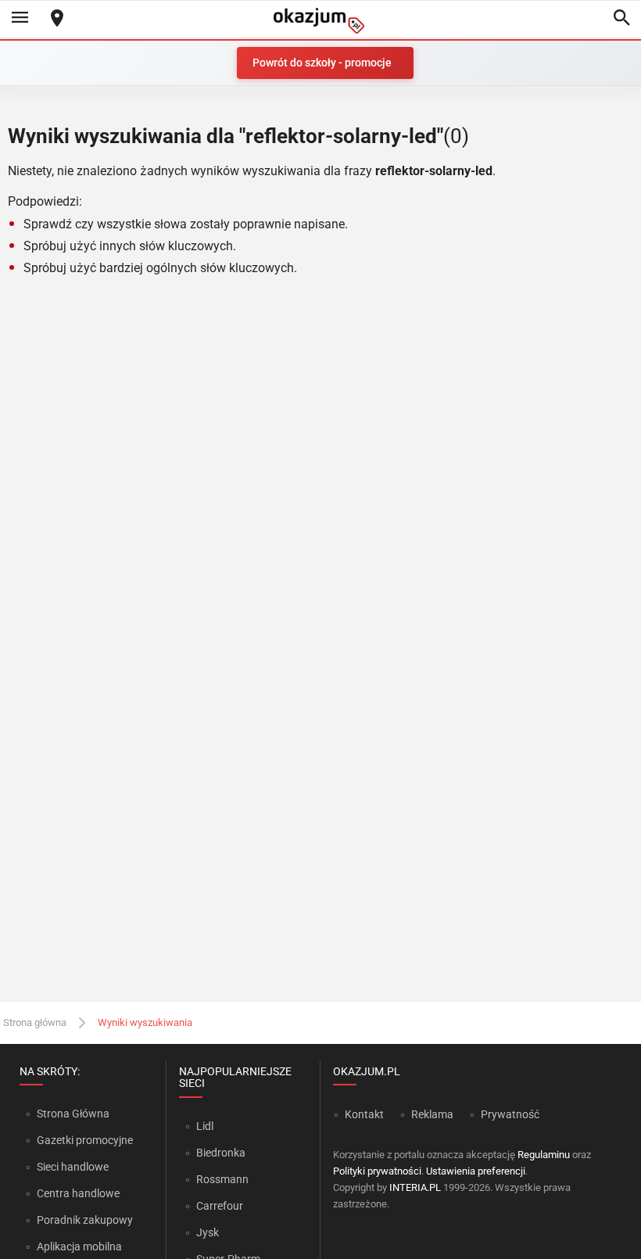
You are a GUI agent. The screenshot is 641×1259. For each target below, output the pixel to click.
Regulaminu (543, 1154)
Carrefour (219, 1206)
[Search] (621, 18)
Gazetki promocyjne (85, 1140)
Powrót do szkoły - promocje (322, 62)
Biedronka (220, 1152)
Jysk (207, 1232)
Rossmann (222, 1179)
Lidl (204, 1126)
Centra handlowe (78, 1193)
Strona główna (34, 1022)
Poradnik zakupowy (85, 1220)
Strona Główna (73, 1113)
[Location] (57, 19)
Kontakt (364, 1114)
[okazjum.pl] (320, 21)
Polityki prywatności (377, 1171)
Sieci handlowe (73, 1166)
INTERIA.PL (415, 1187)
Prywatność (510, 1114)
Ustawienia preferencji (475, 1171)
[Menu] (19, 18)
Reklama (432, 1114)
